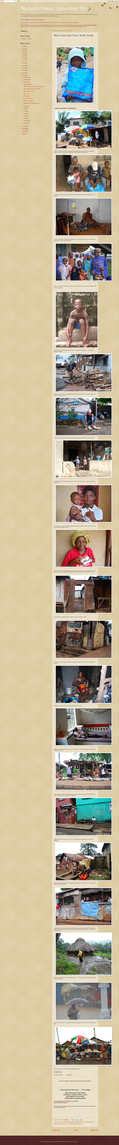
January (26, 123)
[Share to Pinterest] (82, 1120)
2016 (24, 63)
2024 (24, 48)
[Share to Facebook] (80, 1120)
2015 (24, 65)
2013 (24, 70)
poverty (65, 1123)
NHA (61, 1123)
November (26, 79)
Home (75, 1130)
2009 (24, 128)
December (26, 77)
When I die (26, 93)
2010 (24, 126)
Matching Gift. (70, 1122)
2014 (24, 68)
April (25, 116)
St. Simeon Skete (71, 1123)
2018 (24, 58)
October (26, 82)
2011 (24, 75)
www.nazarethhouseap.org (37, 19)
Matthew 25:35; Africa (80, 1122)
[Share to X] (79, 1120)
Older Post (94, 1130)
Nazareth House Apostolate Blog (55, 8)
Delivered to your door (29, 91)
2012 (24, 73)
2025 (24, 46)
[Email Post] (72, 1119)
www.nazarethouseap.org (61, 1102)
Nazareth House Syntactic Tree (31, 103)
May (25, 113)
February (26, 120)
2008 (24, 131)
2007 (24, 133)
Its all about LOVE (28, 98)
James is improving (28, 101)
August (26, 106)
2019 (24, 56)
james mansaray (62, 1122)
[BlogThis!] (77, 1120)
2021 (24, 51)
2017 (24, 60)
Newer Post (56, 1130)
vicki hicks (79, 1123)
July (25, 108)
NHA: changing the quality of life (32, 89)
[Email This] (75, 1120)
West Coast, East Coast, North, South (33, 86)
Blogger (76, 1141)
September (27, 84)
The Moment (27, 96)
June (25, 111)
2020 (24, 53)
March (25, 118)
